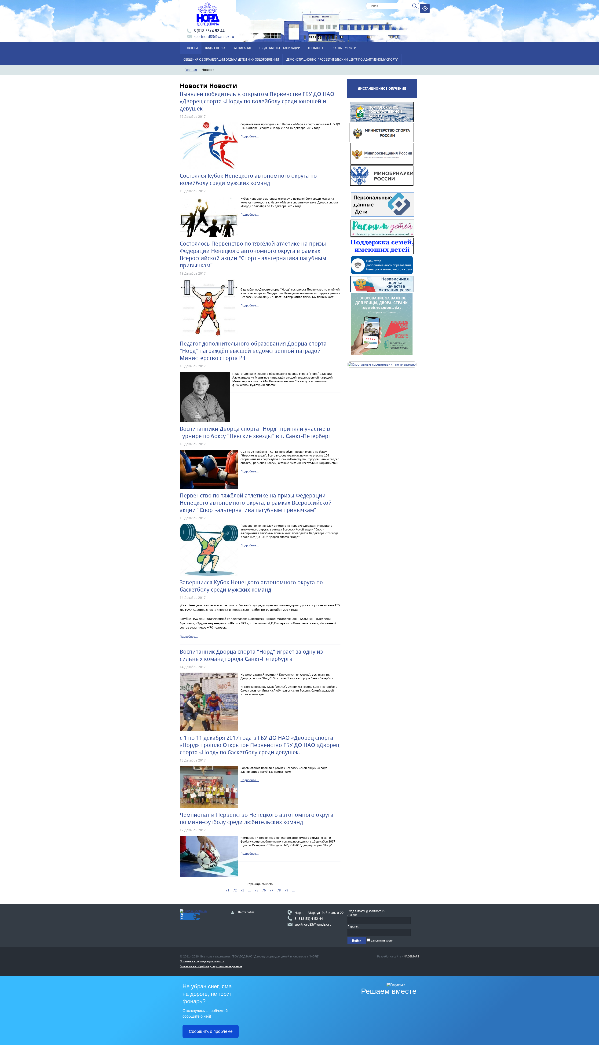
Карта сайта (246, 912)
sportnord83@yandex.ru (214, 36)
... (249, 890)
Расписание (242, 48)
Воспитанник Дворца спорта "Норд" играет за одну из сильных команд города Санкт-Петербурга (251, 655)
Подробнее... (250, 136)
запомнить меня (381, 940)
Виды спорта (215, 48)
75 (256, 890)
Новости (190, 48)
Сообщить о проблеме (211, 1031)
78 (279, 890)
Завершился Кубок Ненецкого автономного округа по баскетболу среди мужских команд (251, 586)
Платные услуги (343, 48)
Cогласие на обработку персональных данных (211, 966)
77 (271, 890)
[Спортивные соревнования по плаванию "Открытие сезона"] (381, 364)
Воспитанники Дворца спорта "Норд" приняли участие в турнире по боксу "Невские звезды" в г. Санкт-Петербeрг (255, 432)
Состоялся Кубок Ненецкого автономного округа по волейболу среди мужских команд (248, 179)
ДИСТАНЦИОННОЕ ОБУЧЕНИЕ (382, 88)
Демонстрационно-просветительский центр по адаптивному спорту (342, 60)
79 (286, 890)
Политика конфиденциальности (202, 961)
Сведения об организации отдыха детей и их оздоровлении (231, 60)
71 (227, 890)
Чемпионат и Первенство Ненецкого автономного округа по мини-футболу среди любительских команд (256, 818)
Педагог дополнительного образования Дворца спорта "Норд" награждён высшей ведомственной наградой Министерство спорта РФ (253, 351)
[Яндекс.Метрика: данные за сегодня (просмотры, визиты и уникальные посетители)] (193, 911)
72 (235, 890)
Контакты (315, 48)
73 (242, 890)
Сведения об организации (279, 48)
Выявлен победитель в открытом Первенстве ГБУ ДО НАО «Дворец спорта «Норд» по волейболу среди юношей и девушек (257, 101)
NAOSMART (411, 956)
